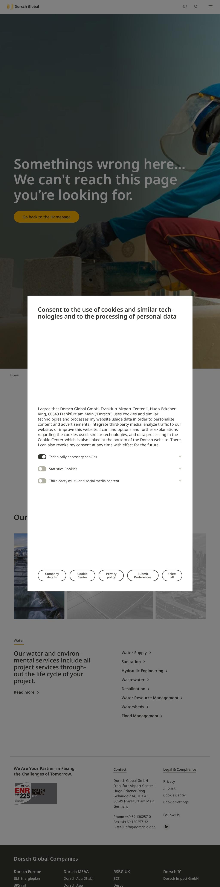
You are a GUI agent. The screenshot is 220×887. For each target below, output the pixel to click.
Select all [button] (172, 575)
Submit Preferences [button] (142, 575)
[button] (179, 457)
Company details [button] (52, 575)
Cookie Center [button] (82, 575)
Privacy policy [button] (111, 575)
